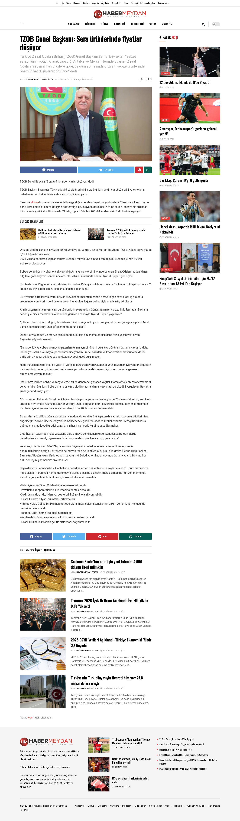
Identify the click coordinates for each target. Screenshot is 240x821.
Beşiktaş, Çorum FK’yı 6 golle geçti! (184, 180)
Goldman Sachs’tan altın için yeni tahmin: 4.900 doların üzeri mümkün (59, 231)
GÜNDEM (90, 24)
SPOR (152, 24)
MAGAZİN (166, 24)
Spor (126, 3)
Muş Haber (105, 3)
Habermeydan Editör (40, 79)
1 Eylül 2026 (167, 87)
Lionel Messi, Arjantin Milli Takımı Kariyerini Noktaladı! (190, 229)
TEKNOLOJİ (137, 24)
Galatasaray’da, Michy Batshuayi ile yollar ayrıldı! (131, 761)
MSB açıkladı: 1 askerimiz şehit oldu (130, 780)
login (30, 718)
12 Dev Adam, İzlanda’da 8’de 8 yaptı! (185, 82)
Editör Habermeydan (88, 611)
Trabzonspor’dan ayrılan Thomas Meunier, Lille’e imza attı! (131, 741)
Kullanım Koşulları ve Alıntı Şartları (52, 783)
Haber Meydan (35, 805)
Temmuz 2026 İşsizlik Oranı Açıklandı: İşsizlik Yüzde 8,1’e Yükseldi (126, 231)
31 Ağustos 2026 (48, 237)
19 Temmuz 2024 (122, 747)
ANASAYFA (74, 24)
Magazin (95, 3)
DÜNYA (105, 24)
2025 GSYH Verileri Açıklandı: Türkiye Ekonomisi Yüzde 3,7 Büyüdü (111, 642)
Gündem (86, 3)
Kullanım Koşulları (147, 3)
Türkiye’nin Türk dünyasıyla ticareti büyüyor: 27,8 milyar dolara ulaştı (107, 680)
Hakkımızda (162, 3)
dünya (34, 202)
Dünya (68, 3)
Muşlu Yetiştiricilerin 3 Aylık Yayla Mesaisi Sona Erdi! (182, 768)
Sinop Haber (117, 3)
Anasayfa (60, 3)
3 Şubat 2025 (120, 767)
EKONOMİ (119, 24)
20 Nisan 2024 (65, 79)
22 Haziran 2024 (122, 786)
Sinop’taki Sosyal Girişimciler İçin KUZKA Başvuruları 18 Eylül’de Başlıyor (188, 281)
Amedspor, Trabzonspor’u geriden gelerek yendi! (189, 131)
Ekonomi (76, 3)
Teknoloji (134, 3)
